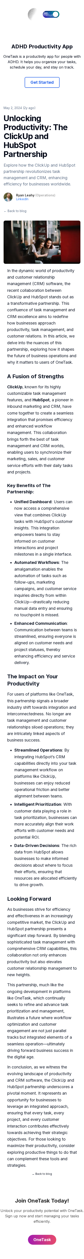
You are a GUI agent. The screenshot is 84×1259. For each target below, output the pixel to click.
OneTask (64, 362)
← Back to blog (15, 211)
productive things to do (47, 1152)
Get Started (42, 82)
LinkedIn (22, 199)
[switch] (51, 14)
